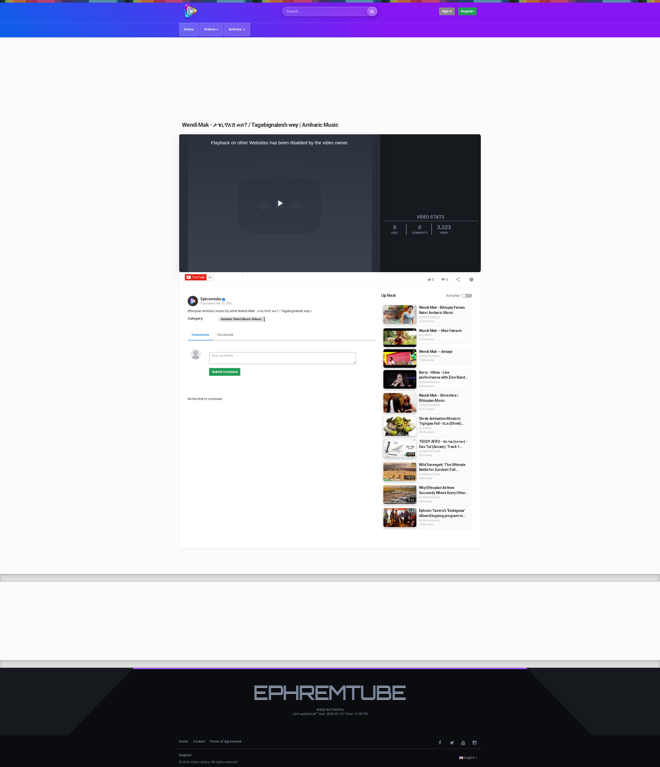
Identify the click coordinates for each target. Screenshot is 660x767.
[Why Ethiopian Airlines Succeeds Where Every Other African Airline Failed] (399, 494)
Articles (235, 29)
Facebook (225, 335)
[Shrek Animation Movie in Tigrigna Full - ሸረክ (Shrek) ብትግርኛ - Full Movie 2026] (399, 426)
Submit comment (224, 372)
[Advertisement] (330, 76)
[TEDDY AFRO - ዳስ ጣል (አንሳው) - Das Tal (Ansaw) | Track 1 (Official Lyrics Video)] (399, 448)
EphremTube (432, 451)
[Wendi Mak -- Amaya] (399, 358)
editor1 (427, 335)
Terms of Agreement (225, 741)
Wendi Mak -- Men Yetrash (440, 331)
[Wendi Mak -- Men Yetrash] (399, 337)
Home (189, 29)
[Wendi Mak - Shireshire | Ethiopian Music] (399, 403)
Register (467, 11)
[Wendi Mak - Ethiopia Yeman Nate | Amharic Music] (399, 314)
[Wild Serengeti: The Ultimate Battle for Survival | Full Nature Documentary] (399, 471)
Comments (200, 335)
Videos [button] (210, 29)
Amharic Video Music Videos (241, 319)
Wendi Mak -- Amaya (435, 351)
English (469, 758)
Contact (199, 741)
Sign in (447, 11)
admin (427, 428)
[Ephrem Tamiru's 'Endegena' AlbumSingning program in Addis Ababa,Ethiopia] (399, 517)
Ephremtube (211, 299)
